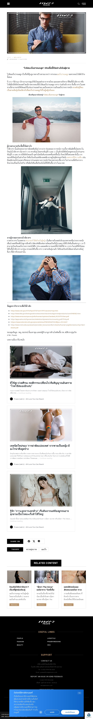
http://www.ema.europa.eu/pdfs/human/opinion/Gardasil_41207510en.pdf (40, 316)
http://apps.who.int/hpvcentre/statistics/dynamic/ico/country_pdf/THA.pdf (40, 319)
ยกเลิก (52, 712)
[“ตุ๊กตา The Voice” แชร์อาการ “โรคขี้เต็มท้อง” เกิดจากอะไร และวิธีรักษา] (46, 577)
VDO (49, 645)
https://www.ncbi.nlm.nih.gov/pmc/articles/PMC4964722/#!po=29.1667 (39, 322)
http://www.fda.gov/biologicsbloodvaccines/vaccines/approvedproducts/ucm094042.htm (46, 313)
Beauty (20, 645)
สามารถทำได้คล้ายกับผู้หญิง (35, 240)
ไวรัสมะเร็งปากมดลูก (51, 95)
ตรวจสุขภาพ (31, 549)
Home (9, 57)
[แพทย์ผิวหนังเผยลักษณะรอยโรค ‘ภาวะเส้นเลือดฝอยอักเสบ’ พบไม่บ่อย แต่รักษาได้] (74, 577)
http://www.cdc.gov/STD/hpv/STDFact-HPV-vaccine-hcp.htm (34, 310)
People (20, 638)
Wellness (17, 57)
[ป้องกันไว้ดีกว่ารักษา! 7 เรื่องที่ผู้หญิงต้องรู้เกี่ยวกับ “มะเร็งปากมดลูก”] (19, 577)
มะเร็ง (44, 549)
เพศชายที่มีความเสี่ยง (74, 157)
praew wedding (54, 641)
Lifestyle (51, 638)
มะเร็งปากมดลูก (62, 74)
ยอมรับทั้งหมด (70, 712)
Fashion (20, 641)
